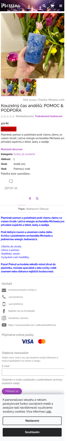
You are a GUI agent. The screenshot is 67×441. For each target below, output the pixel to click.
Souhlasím (32, 432)
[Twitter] (37, 198)
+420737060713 (15, 297)
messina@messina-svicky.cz (22, 290)
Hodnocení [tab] (32, 208)
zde (48, 411)
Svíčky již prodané (24, 154)
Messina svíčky (57, 99)
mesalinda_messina (18, 318)
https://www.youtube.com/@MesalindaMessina (32, 325)
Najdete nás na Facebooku (21, 311)
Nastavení (32, 420)
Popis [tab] (21, 208)
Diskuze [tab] (44, 208)
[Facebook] (30, 198)
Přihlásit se (12, 391)
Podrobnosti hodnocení (48, 116)
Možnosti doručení (12, 149)
